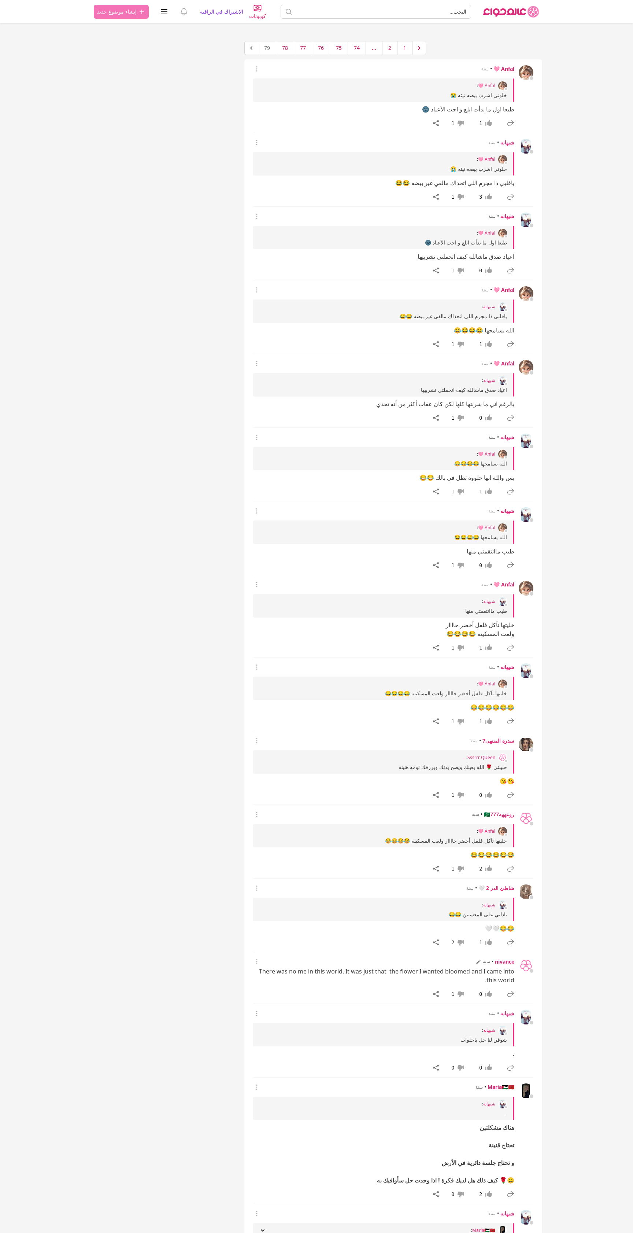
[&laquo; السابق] (419, 48)
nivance (504, 961)
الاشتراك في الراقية (221, 11)
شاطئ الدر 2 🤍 (496, 887)
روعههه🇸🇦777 (499, 814)
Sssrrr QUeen (481, 758)
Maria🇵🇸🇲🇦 (501, 1086)
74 (357, 47)
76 (321, 47)
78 (285, 47)
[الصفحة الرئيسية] (511, 12)
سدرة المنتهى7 (498, 740)
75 (339, 47)
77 (303, 47)
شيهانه (507, 142)
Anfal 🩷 (503, 68)
